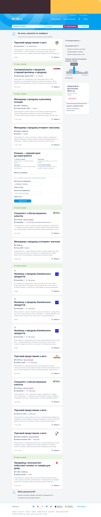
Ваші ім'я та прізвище (20, 172)
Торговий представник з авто (30, 42)
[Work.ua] (17, 18)
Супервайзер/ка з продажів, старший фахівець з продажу (30, 71)
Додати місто (18, 196)
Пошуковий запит (71, 46)
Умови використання (62, 511)
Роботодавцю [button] (81, 506)
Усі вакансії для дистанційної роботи (29, 498)
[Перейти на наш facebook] (33, 506)
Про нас (27, 511)
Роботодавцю (83, 15)
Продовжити (23, 201)
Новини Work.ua (42, 511)
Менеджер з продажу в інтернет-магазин (37, 241)
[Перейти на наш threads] (37, 506)
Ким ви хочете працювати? (22, 181)
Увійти (86, 19)
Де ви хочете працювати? (22, 190)
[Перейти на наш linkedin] (46, 506)
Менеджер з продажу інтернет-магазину (37, 127)
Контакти (21, 511)
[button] (79, 19)
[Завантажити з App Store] (59, 506)
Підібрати (84, 26)
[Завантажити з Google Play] (69, 506)
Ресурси (14, 511)
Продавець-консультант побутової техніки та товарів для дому (32, 465)
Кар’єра (34, 511)
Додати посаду (18, 187)
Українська (15, 506)
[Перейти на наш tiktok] (51, 506)
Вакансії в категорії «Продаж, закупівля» (35, 495)
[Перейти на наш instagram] (42, 506)
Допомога (51, 511)
